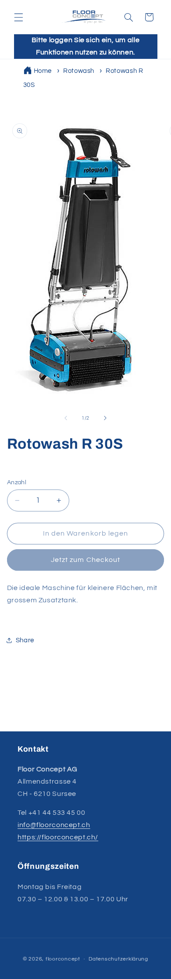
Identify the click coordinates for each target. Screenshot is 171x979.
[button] (18, 17)
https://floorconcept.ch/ (58, 837)
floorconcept (63, 959)
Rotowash (78, 71)
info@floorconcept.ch (54, 824)
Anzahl (17, 482)
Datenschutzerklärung (118, 959)
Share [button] (25, 640)
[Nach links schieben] (65, 418)
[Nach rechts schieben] (105, 418)
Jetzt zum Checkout (85, 559)
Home (43, 71)
